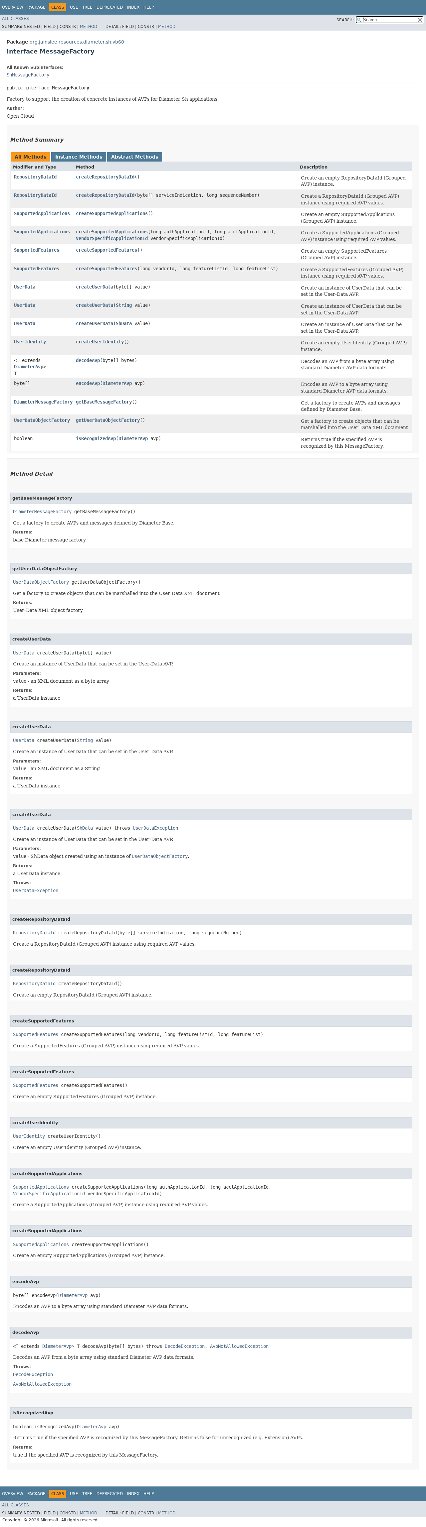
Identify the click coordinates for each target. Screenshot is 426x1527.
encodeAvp (88, 383)
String (124, 305)
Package (36, 7)
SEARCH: (345, 20)
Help (148, 7)
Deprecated (110, 7)
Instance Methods (78, 157)
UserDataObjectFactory (42, 420)
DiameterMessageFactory (43, 402)
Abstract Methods (134, 157)
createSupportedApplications (112, 213)
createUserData (94, 287)
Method (88, 26)
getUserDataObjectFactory (108, 420)
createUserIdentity (100, 341)
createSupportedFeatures (106, 250)
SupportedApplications (42, 213)
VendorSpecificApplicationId (112, 238)
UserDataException (155, 828)
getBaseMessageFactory (104, 402)
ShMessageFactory (28, 74)
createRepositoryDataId (105, 176)
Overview (12, 7)
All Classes (15, 18)
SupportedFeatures (36, 250)
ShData (124, 323)
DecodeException (185, 1346)
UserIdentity (30, 341)
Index (133, 7)
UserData (24, 287)
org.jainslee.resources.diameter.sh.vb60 (77, 42)
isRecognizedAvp (96, 438)
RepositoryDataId (35, 176)
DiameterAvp (28, 366)
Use (74, 7)
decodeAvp (88, 360)
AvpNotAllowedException (239, 1346)
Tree (87, 7)
